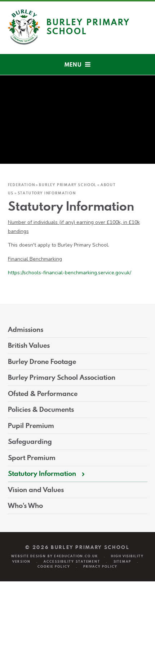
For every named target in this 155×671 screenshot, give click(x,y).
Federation (21, 184)
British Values (29, 345)
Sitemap (122, 561)
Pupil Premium (31, 425)
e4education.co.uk (76, 556)
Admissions (25, 329)
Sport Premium (32, 457)
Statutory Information (47, 192)
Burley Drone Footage (42, 361)
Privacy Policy (100, 566)
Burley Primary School (68, 184)
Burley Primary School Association (61, 377)
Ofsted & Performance (43, 393)
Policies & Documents (41, 409)
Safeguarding (30, 441)
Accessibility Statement (72, 561)
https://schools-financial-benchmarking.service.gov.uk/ (69, 272)
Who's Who (25, 505)
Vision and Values (36, 489)
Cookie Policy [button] (53, 566)
